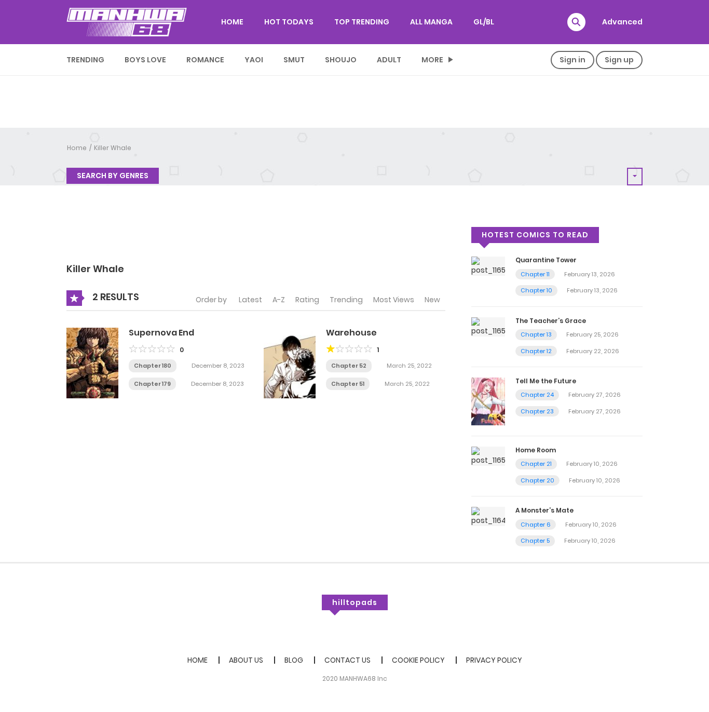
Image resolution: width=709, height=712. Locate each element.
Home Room (535, 450)
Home (77, 147)
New (432, 299)
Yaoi (253, 60)
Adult (389, 60)
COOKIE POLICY (418, 660)
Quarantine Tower (546, 260)
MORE (432, 60)
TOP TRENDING (361, 22)
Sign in (572, 60)
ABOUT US (246, 660)
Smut (294, 60)
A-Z (278, 299)
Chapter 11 (535, 274)
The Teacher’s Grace (550, 320)
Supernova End (161, 333)
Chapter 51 (347, 384)
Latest (250, 299)
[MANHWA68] (126, 22)
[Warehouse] (290, 362)
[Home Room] (488, 455)
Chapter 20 (537, 480)
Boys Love (145, 60)
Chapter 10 (536, 290)
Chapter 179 (152, 384)
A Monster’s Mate (544, 510)
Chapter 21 (536, 464)
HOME (232, 22)
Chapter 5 (535, 540)
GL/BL (483, 22)
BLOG (293, 660)
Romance (205, 60)
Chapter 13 (536, 334)
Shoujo (341, 60)
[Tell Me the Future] (488, 401)
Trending (85, 60)
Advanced (622, 22)
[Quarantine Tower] (488, 266)
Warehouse (351, 333)
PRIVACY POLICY (494, 660)
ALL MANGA (431, 22)
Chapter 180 (152, 365)
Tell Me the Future (545, 381)
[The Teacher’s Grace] (488, 326)
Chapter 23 (537, 411)
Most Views (393, 299)
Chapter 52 (348, 365)
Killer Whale (112, 147)
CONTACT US (347, 660)
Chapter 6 (536, 524)
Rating (307, 299)
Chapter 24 (537, 395)
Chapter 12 (536, 351)
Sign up (619, 60)
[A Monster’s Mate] (488, 516)
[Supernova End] (92, 362)
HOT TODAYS (288, 22)
